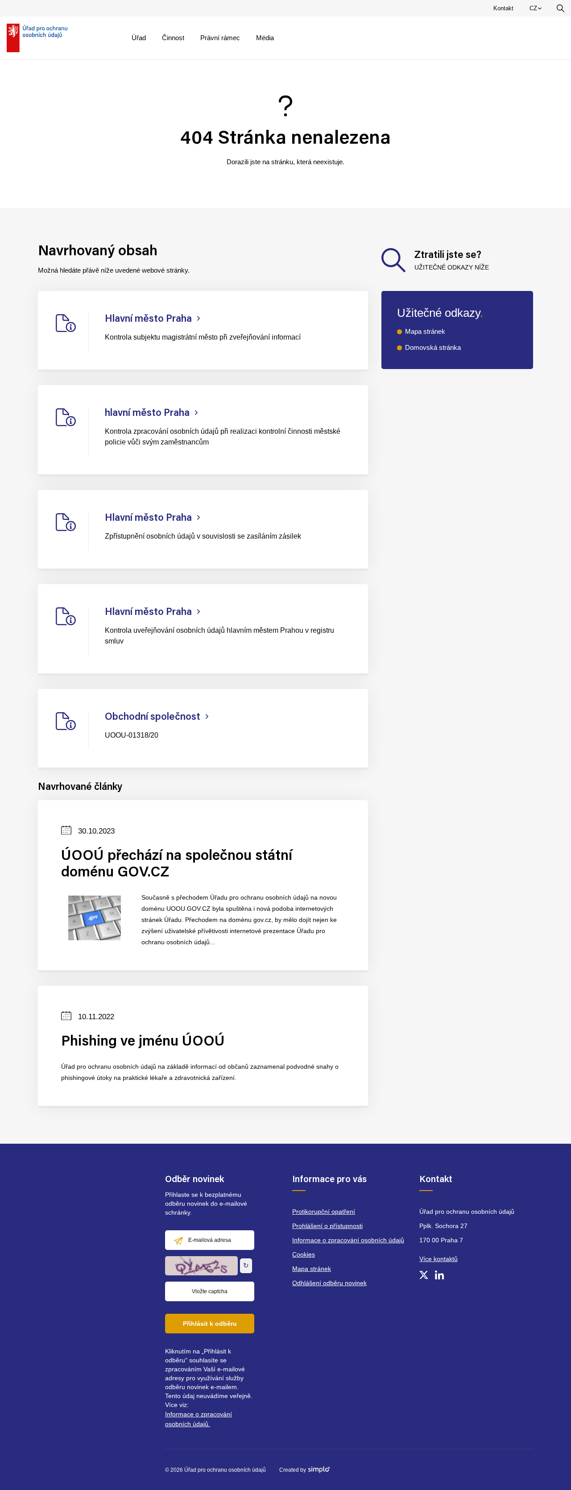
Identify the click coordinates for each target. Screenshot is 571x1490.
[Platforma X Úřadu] (423, 1275)
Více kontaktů (438, 1258)
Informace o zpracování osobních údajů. (198, 1419)
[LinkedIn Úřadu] (439, 1274)
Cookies (303, 1254)
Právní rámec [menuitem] (220, 38)
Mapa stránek (425, 331)
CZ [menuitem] (537, 10)
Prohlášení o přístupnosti (327, 1225)
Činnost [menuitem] (173, 38)
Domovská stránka (433, 347)
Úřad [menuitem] (139, 38)
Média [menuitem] (265, 38)
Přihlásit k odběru (210, 1323)
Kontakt (503, 8)
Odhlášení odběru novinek (329, 1283)
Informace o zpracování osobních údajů (348, 1240)
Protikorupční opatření (323, 1211)
